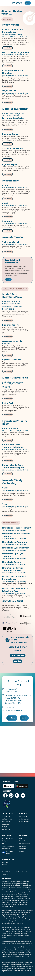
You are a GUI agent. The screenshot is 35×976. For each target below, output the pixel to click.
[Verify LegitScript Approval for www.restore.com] (6, 804)
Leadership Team (24, 843)
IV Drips (17, 661)
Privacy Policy (6, 849)
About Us (22, 851)
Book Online (7, 48)
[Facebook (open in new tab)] (5, 795)
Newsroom (22, 846)
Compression (6, 824)
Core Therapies (17, 655)
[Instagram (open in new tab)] (11, 795)
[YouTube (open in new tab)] (23, 795)
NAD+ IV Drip (6, 829)
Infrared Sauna (6, 821)
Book (27, 3)
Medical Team (23, 841)
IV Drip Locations (24, 821)
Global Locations (24, 819)
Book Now (12, 718)
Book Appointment (8, 838)
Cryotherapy (6, 816)
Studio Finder (23, 816)
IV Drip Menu (6, 841)
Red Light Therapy (7, 819)
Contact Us (22, 849)
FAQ (3, 843)
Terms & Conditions (8, 846)
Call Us (24, 718)
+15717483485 (9, 707)
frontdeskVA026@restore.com (14, 710)
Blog (20, 838)
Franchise (5, 862)
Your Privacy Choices (9, 852)
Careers (4, 865)
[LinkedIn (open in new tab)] (17, 795)
